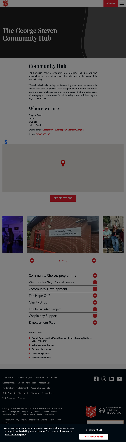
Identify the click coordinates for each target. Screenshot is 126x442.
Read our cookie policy (15, 434)
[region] (63, 433)
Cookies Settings (94, 429)
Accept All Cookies (94, 436)
